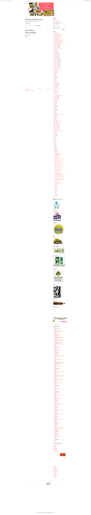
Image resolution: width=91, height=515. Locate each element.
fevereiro (56, 194)
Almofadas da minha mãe (58, 170)
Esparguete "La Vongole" (57, 398)
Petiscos (55, 447)
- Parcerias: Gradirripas (57, 42)
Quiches (55, 132)
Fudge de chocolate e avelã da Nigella (59, 179)
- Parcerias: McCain (56, 46)
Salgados (55, 134)
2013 (54, 146)
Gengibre (55, 105)
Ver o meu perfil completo (56, 20)
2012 (54, 147)
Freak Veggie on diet (57, 430)
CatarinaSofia (56, 409)
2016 (54, 143)
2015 (54, 144)
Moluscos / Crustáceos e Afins (57, 114)
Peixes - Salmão (56, 126)
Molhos (55, 113)
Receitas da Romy (56, 352)
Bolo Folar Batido (56, 347)
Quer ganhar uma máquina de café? (59, 178)
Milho (54, 112)
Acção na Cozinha (56, 385)
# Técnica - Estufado (56, 62)
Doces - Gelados (56, 98)
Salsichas (55, 135)
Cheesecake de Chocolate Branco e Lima (59, 340)
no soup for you (56, 358)
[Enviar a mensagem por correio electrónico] (35, 25)
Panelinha (55, 472)
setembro (56, 186)
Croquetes (55, 92)
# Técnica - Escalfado (56, 61)
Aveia (54, 74)
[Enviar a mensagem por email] (36, 25)
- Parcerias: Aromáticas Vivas (57, 40)
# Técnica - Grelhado (56, 64)
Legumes (55, 109)
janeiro (56, 195)
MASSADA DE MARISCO (57, 369)
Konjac (55, 108)
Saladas (55, 133)
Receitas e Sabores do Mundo (58, 382)
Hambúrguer (55, 106)
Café (29, 26)
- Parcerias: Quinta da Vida (57, 48)
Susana (55, 19)
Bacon (54, 75)
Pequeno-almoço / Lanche (57, 130)
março (55, 193)
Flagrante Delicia (56, 468)
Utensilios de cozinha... (57, 180)
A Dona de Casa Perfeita (57, 330)
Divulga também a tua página (56, 25)
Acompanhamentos (56, 70)
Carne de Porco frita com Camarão (59, 167)
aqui (29, 21)
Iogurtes (55, 107)
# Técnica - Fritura (56, 63)
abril (55, 192)
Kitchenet (55, 469)
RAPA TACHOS (56, 365)
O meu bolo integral (56, 407)
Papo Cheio (55, 450)
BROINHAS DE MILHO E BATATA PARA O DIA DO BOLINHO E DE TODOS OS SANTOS (59, 376)
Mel (54, 111)
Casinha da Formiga (56, 413)
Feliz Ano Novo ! (56, 434)
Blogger (54, 512)
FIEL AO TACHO (56, 349)
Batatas (55, 76)
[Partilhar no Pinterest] (40, 25)
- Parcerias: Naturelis (56, 47)
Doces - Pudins (56, 99)
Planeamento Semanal (57, 172)
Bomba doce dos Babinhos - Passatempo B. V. (58, 154)
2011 (54, 148)
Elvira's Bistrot (56, 433)
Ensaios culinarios (56, 400)
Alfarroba (55, 71)
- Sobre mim (55, 50)
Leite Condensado (56, 470)
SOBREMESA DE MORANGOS (57, 350)
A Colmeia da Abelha (56, 451)
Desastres (55, 93)
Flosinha (55, 445)
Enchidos (55, 101)
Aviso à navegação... (56, 431)
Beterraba (55, 78)
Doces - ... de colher (56, 94)
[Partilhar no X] (38, 25)
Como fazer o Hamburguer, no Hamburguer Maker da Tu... (58, 174)
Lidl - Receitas (55, 471)
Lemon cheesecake (56, 401)
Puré (54, 131)
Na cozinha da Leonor (57, 368)
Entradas (55, 102)
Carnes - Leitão (56, 83)
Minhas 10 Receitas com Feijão (57, 363)
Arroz (54, 73)
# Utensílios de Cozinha (57, 68)
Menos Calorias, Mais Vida (57, 444)
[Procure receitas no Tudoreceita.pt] (56, 324)
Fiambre (55, 103)
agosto (55, 187)
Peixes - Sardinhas (56, 127)
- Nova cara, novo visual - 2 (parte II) (59, 169)
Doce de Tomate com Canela (57, 328)
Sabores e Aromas (56, 394)
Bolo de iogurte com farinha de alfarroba (60, 175)
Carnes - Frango (56, 82)
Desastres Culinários (57, 391)
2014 (54, 145)
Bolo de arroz (56, 171)
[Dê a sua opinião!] (37, 25)
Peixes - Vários (56, 129)
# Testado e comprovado (57, 66)
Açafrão (55, 69)
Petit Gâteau (55, 383)
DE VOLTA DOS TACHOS (57, 436)
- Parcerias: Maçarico (56, 44)
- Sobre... (55, 51)
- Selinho (55, 49)
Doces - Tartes (55, 100)
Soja (54, 137)
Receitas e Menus (56, 474)
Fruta (54, 104)
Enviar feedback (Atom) (31, 90)
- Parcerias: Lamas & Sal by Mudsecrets (59, 43)
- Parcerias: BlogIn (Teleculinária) (58, 41)
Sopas (54, 138)
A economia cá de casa (57, 355)
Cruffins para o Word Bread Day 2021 (58, 366)
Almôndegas (55, 72)
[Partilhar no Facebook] (39, 25)
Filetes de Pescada (57, 168)
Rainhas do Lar (56, 446)
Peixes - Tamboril (56, 128)
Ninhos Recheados (56, 392)
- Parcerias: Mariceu (56, 45)
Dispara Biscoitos (57, 155)
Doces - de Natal (56, 97)
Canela (55, 80)
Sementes (55, 136)
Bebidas (55, 77)
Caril (54, 81)
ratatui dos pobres (56, 422)
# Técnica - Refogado (56, 65)
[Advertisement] (38, 73)
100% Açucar (55, 448)
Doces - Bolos (55, 96)
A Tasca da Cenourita (57, 403)
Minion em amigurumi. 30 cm (57, 428)
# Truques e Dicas (56, 67)
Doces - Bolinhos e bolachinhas (58, 95)
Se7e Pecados (56, 449)
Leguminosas (55, 110)
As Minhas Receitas (56, 334)
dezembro (56, 150)
